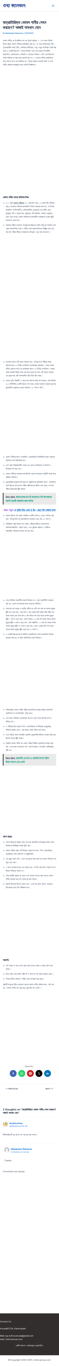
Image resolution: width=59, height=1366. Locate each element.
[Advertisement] (29, 99)
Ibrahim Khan (16, 1123)
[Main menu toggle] (53, 6)
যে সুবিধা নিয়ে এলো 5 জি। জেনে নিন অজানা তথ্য (35, 509)
